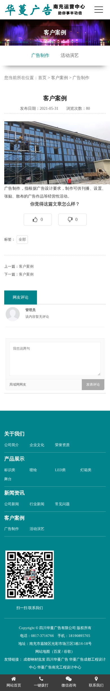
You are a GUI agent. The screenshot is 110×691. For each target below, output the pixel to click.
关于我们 (14, 434)
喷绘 (33, 470)
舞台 (8, 479)
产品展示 (14, 459)
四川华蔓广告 (57, 659)
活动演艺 (70, 55)
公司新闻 (11, 504)
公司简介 (11, 445)
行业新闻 (37, 504)
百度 (57, 651)
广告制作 (40, 55)
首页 (42, 77)
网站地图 (42, 651)
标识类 (9, 470)
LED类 (60, 470)
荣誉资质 (62, 445)
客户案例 (59, 77)
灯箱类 (85, 470)
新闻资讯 (14, 493)
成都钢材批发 (34, 659)
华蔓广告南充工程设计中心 (59, 667)
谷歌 (67, 651)
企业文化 (37, 445)
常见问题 (62, 504)
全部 (22, 239)
